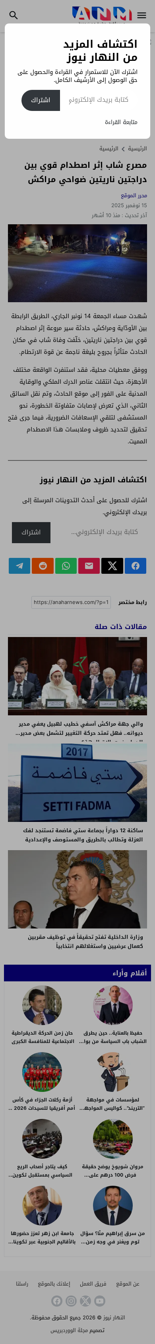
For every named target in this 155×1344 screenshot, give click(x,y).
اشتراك (40, 100)
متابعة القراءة (121, 122)
